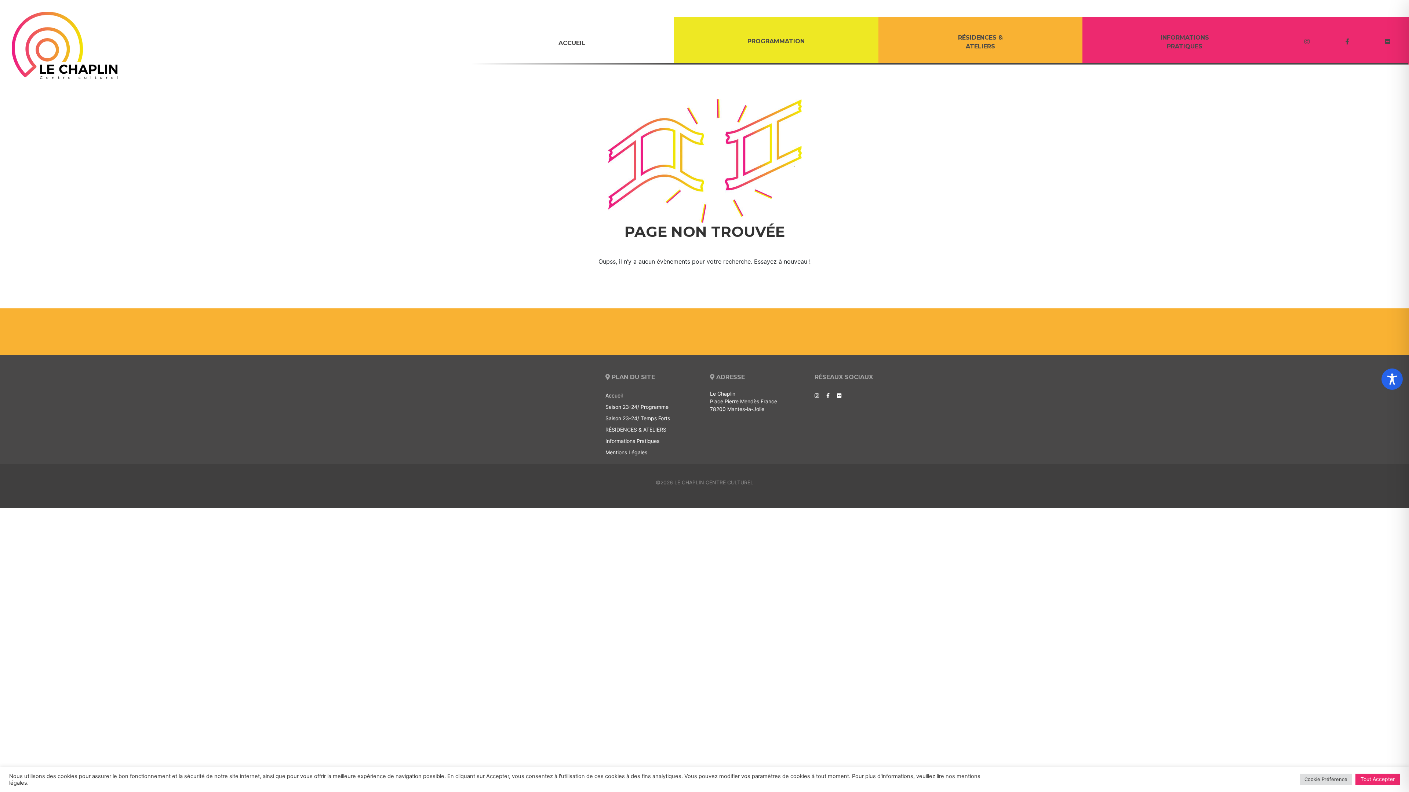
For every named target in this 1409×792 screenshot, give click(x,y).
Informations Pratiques (1185, 42)
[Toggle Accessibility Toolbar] (1392, 379)
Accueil (571, 43)
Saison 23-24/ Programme (637, 407)
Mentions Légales (626, 452)
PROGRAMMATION (776, 41)
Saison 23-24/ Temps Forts (637, 418)
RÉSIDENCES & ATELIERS (980, 42)
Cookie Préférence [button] (1325, 779)
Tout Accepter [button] (1378, 779)
